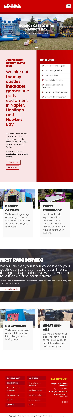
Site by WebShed (59, 416)
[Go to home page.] (12, 6)
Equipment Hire (12, 383)
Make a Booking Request (55, 66)
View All (9, 400)
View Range (13, 162)
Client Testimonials (35, 395)
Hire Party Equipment (54, 80)
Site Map (32, 405)
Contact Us (33, 378)
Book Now (12, 167)
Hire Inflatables (51, 75)
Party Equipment (13, 395)
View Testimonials (9, 289)
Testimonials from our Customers (52, 86)
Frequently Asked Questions (56, 92)
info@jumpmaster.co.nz (59, 392)
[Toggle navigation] (68, 6)
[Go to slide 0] (36, 47)
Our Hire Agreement (35, 390)
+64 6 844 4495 (62, 389)
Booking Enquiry (13, 378)
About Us (10, 405)
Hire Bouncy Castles (53, 70)
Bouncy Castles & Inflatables (13, 389)
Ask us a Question (35, 400)
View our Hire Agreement (55, 97)
